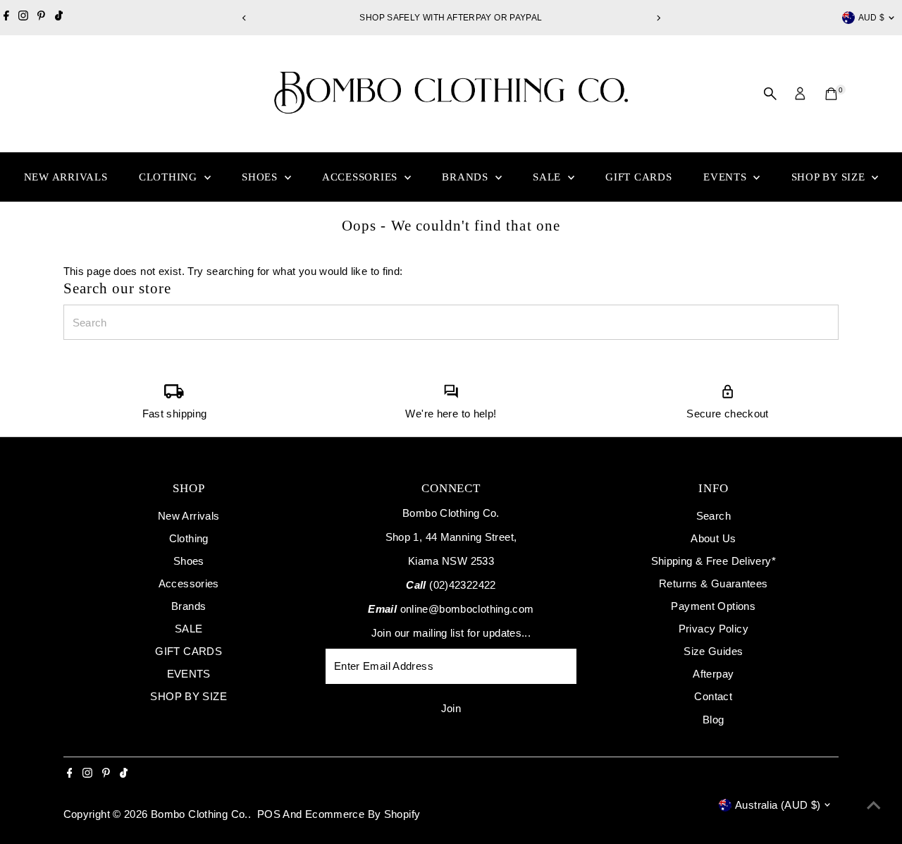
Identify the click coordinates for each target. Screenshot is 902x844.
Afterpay (713, 674)
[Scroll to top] (874, 805)
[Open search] (770, 93)
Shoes (261, 177)
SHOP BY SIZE (830, 177)
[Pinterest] (41, 18)
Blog (713, 720)
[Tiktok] (58, 18)
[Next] (658, 18)
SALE (548, 177)
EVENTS (726, 177)
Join (451, 708)
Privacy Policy (713, 629)
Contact (713, 696)
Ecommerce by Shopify (363, 814)
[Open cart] (831, 93)
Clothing (170, 177)
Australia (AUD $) (777, 805)
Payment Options (713, 606)
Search (713, 516)
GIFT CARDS (638, 177)
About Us (713, 538)
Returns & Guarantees (713, 583)
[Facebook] (6, 18)
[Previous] (244, 18)
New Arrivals (66, 177)
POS (268, 814)
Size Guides (713, 651)
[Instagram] (23, 18)
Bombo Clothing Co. (199, 814)
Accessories (361, 177)
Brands (466, 177)
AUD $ (871, 18)
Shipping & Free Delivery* (713, 561)
